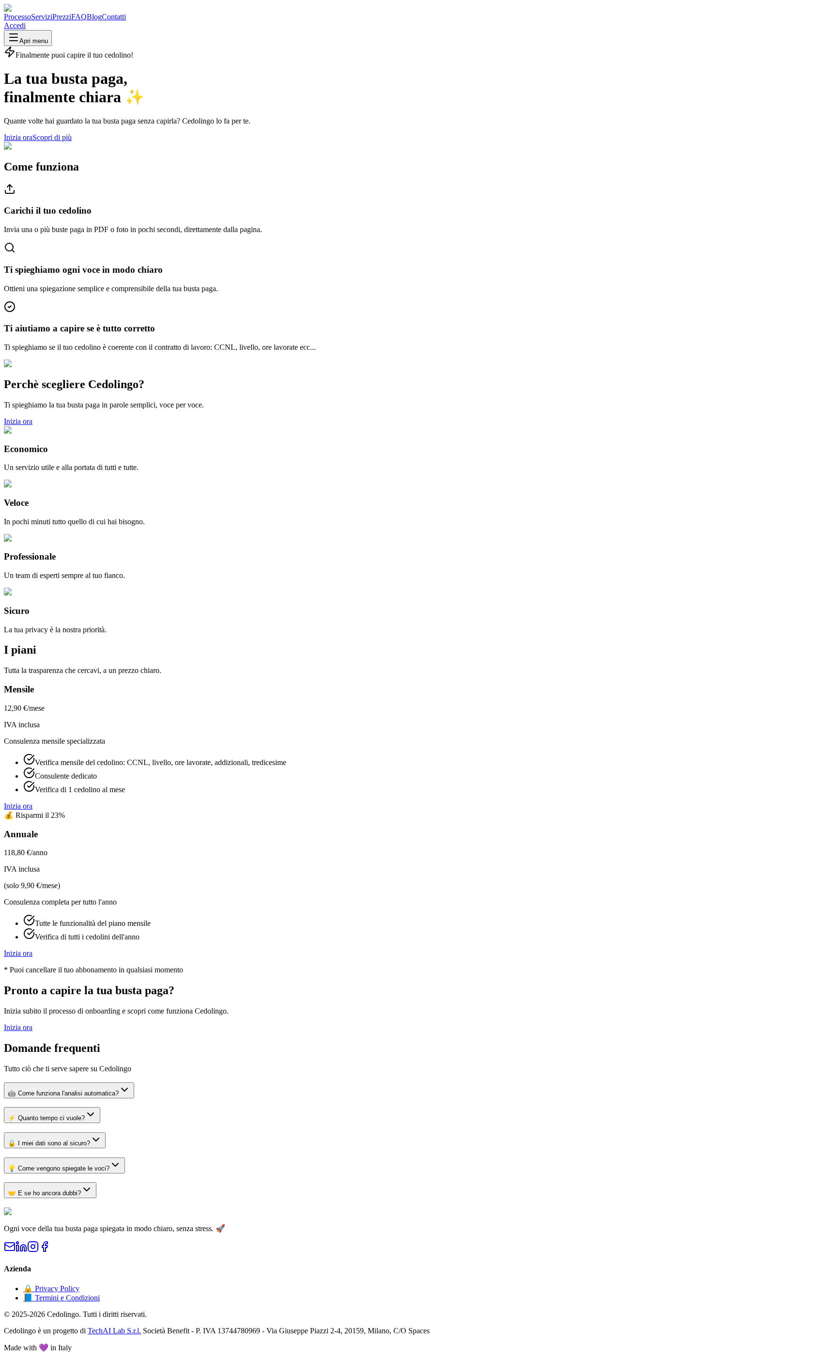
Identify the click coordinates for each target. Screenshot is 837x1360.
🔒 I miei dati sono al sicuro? (49, 1143)
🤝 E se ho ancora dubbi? (44, 1193)
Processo (17, 17)
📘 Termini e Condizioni (61, 1298)
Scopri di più (52, 137)
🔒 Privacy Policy (51, 1288)
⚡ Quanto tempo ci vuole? (46, 1118)
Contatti (114, 17)
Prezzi (61, 17)
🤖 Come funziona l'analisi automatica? (63, 1093)
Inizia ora (18, 137)
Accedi (15, 25)
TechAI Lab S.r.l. (114, 1331)
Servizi (41, 17)
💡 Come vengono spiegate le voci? (58, 1168)
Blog (94, 17)
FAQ (79, 17)
